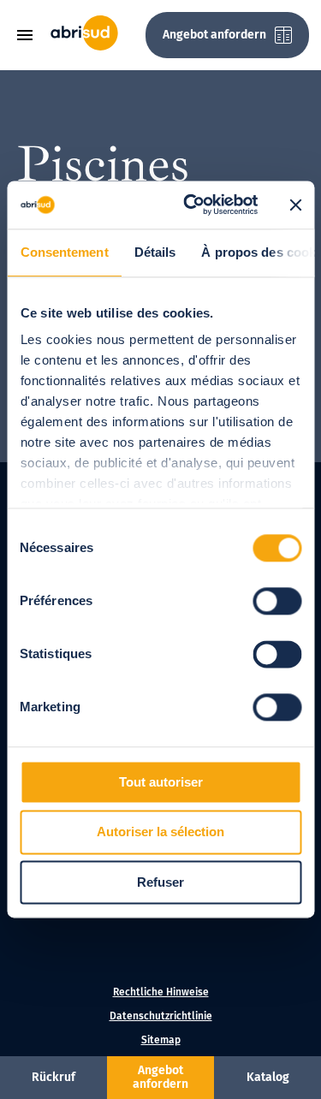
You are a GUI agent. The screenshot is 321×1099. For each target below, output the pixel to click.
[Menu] (31, 35)
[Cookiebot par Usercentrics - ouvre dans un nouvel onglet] (191, 204)
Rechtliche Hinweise (161, 992)
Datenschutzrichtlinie (161, 1016)
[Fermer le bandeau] (295, 205)
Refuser (160, 882)
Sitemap (161, 1040)
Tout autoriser (161, 782)
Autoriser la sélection (160, 832)
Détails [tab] (154, 252)
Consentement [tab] (64, 252)
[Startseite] (84, 46)
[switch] (277, 601)
